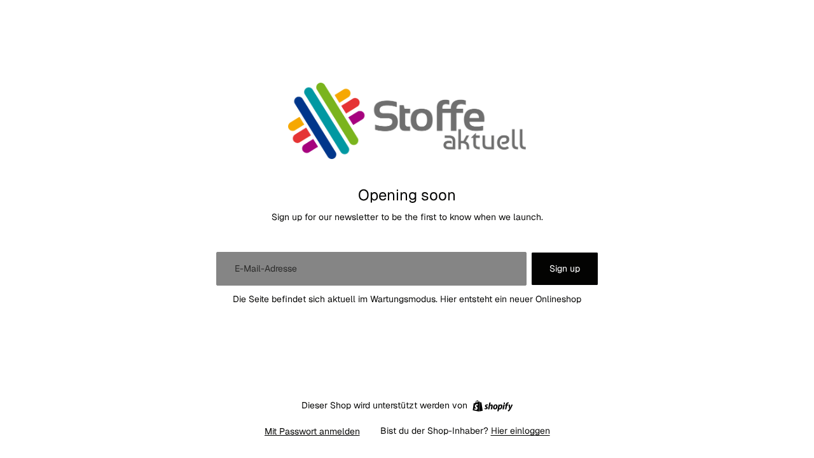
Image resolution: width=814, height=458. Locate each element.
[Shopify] (493, 406)
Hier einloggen (520, 430)
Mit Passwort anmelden (312, 431)
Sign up (564, 268)
